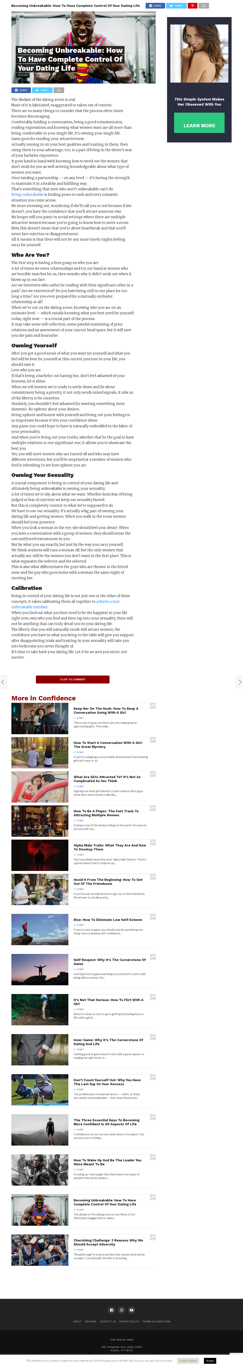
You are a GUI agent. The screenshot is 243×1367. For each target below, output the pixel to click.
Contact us (108, 1321)
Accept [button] (210, 1360)
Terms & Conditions (156, 1321)
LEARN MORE (199, 125)
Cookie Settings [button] (188, 1360)
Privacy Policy (129, 1321)
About (77, 1321)
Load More (83, 1279)
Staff (80, 718)
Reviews (90, 1321)
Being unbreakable (27, 194)
